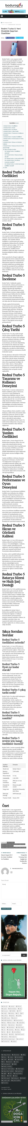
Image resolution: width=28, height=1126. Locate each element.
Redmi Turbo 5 (10, 842)
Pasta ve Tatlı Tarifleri (8, 1068)
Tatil (10, 1075)
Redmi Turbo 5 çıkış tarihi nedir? (14, 158)
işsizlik (19, 1015)
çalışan (14, 1041)
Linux (16, 1061)
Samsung (11, 1029)
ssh (9, 1032)
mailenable (21, 1022)
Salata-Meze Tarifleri (8, 1071)
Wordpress (15, 1078)
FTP (20, 1011)
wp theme (20, 1039)
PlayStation (11, 1027)
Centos (11, 1057)
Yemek (23, 1078)
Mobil (10, 22)
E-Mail (4, 1059)
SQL (4, 1032)
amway (12, 1006)
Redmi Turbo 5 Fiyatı (9, 127)
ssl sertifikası (17, 1032)
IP (22, 1013)
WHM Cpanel (6, 1078)
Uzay (16, 1075)
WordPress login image (9, 1039)
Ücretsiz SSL (6, 1041)
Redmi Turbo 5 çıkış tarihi (8, 844)
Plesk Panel (20, 1027)
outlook (20, 1025)
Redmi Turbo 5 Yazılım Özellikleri (12, 136)
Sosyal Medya (18, 1073)
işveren (15, 1018)
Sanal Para (19, 1071)
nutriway (12, 1025)
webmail (5, 1034)
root (4, 1029)
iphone (12, 1015)
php (4, 1027)
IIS (18, 1013)
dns (21, 1008)
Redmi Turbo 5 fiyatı (20, 844)
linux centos (12, 1022)
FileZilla (13, 1011)
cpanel (4, 1008)
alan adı (5, 1006)
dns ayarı (5, 1011)
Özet (5, 167)
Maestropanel (6, 1064)
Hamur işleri (19, 1059)
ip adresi (5, 1015)
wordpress (13, 1036)
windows (5, 1036)
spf (23, 1029)
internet (7, 22)
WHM (12, 1034)
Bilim (3, 22)
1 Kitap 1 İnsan (6, 1054)
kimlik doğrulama (7, 1020)
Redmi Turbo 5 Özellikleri (10, 126)
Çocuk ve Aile (6, 1080)
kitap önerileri (18, 1020)
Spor (4, 1075)
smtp (18, 1029)
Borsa (4, 1057)
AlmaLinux (16, 1054)
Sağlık (4, 1073)
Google (5, 1013)
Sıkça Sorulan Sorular (9, 149)
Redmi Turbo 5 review (20, 847)
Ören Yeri (5, 1083)
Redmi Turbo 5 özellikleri (8, 847)
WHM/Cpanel (20, 1034)
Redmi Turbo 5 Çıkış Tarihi (10, 131)
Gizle (17, 123)
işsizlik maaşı (6, 1018)
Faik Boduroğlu (11, 24)
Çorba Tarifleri (16, 1080)
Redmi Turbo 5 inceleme (7, 845)
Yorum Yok (18, 24)
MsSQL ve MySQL (7, 1066)
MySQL (5, 1025)
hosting (12, 1013)
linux (4, 1022)
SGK (11, 1073)
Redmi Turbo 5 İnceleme (10, 129)
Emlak (11, 1059)
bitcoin (19, 1006)
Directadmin (13, 1008)
